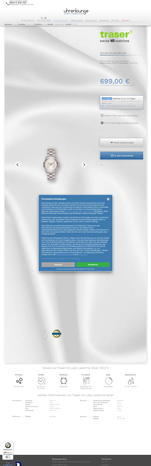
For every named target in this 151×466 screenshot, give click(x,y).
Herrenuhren (77, 20)
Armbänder (104, 20)
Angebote (126, 20)
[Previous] (17, 164)
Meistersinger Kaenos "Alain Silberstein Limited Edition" (71, 462)
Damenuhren (90, 20)
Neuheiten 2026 (44, 20)
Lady (40, 24)
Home (10, 24)
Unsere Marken (28, 20)
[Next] (84, 164)
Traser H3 (25, 24)
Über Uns (104, 462)
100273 (71, 24)
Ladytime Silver (56, 24)
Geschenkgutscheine (59, 464)
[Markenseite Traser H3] (116, 47)
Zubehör (115, 20)
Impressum (105, 464)
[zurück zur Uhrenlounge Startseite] (75, 11)
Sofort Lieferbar (61, 20)
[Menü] (11, 442)
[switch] (8, 457)
